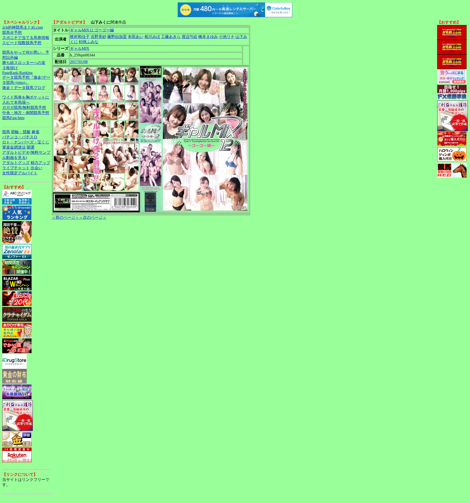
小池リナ (227, 37)
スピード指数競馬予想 (21, 43)
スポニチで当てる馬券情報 (25, 38)
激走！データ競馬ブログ (23, 88)
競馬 (6, 132)
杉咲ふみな (88, 42)
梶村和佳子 (80, 37)
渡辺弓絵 (189, 37)
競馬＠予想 (12, 32)
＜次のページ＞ (92, 217)
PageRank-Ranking (17, 73)
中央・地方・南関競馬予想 (25, 113)
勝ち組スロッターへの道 (23, 63)
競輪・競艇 (21, 132)
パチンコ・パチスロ (19, 137)
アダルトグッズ (16, 163)
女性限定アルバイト (19, 173)
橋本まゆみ (208, 37)
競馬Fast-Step (13, 118)
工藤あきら (171, 37)
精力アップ (40, 163)
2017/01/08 (79, 62)
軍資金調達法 (14, 147)
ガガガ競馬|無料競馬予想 (24, 107)
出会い (36, 168)
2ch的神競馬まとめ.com (22, 27)
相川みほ (152, 37)
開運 (31, 147)
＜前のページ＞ (65, 217)
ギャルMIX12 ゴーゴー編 (92, 30)
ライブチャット (16, 168)
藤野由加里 (117, 37)
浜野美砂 (98, 37)
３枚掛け (10, 68)
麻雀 (35, 132)
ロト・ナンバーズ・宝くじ (25, 142)
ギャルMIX (79, 48)
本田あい (135, 37)
